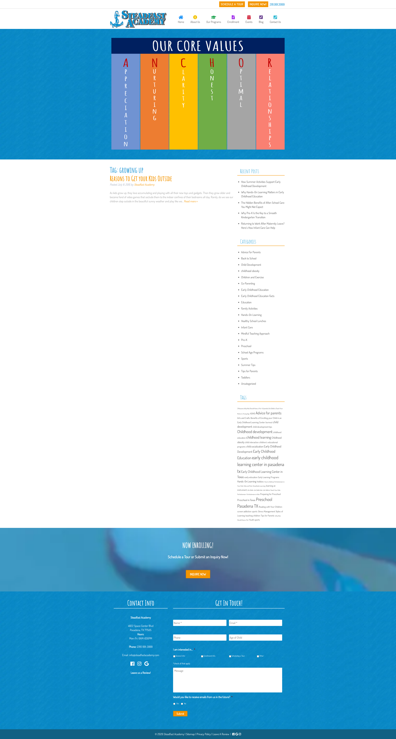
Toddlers (245, 377)
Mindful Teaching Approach (255, 333)
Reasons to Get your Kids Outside (141, 178)
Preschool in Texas (246, 500)
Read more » (191, 201)
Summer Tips (248, 365)
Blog (261, 22)
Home (181, 22)
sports (254, 511)
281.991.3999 (277, 4)
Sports (244, 358)
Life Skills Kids (258, 490)
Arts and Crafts (243, 418)
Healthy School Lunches (253, 321)
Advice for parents (268, 412)
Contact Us (275, 22)
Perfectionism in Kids (253, 494)
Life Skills (250, 490)
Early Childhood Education (255, 289)
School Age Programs (252, 352)
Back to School (248, 258)
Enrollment (233, 22)
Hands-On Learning (251, 314)
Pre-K (244, 340)
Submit (180, 713)
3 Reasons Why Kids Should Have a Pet (249, 408)
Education (246, 302)
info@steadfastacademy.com (144, 655)
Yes (177, 703)
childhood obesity (250, 271)
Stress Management (266, 511)
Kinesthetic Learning (259, 486)
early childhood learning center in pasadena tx (260, 464)
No (185, 703)
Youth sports (254, 519)
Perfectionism (241, 494)
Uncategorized (248, 383)
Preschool (246, 346)
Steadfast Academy (144, 184)
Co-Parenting (248, 283)
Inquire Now (198, 574)
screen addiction (244, 511)
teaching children (252, 515)
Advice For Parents (251, 252)
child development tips (262, 426)
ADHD (252, 413)
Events (248, 22)
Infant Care (247, 327)
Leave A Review (221, 734)
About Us (195, 22)
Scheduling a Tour (238, 656)
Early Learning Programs (268, 477)
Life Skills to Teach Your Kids (271, 490)
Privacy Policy (204, 734)
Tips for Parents (249, 371)
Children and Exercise (252, 277)
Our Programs (213, 22)
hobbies (260, 481)
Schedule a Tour (232, 4)
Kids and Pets (248, 486)
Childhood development (254, 431)
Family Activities (249, 308)
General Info (180, 656)
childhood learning (258, 437)
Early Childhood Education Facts (257, 296)
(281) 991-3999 (145, 646)
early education (250, 477)
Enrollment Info (209, 656)
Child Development (251, 264)
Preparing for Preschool (270, 494)
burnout (269, 422)
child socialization (254, 446)
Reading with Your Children (270, 506)
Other (261, 656)
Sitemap (190, 734)
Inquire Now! (258, 4)
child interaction (252, 442)
